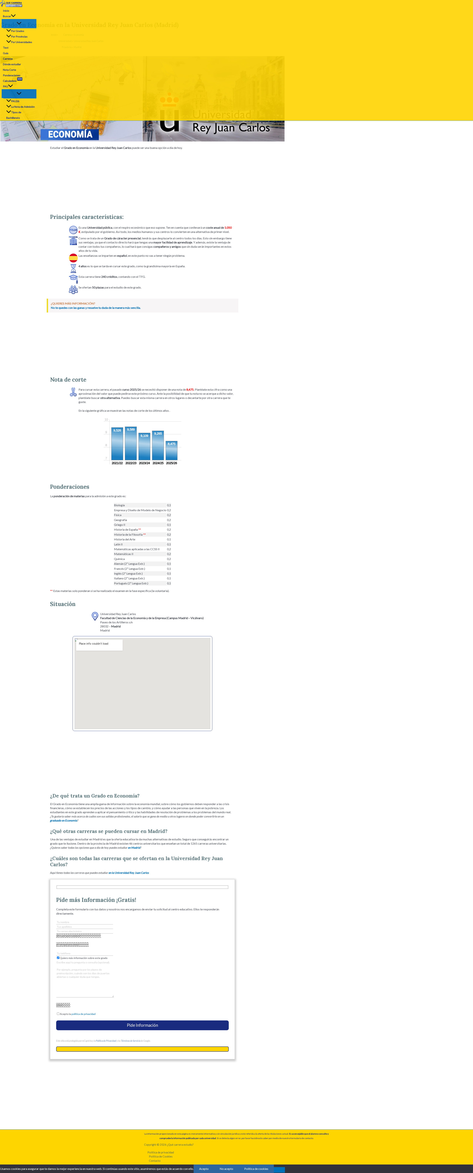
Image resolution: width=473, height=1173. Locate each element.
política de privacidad (84, 1013)
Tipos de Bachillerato (13, 115)
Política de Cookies (161, 1156)
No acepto (226, 1168)
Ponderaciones (11, 75)
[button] (13, 16)
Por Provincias (19, 36)
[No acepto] (279, 1170)
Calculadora (12, 80)
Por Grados (17, 31)
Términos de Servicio (130, 1040)
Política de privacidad (160, 1152)
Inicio (6, 10)
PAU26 (15, 101)
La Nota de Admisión (23, 106)
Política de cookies (256, 1168)
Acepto (204, 1168)
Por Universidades (21, 42)
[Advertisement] (142, 180)
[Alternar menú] (19, 23)
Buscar (7, 16)
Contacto (155, 1160)
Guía (5, 53)
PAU (5, 86)
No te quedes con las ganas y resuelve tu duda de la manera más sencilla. (96, 307)
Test (5, 47)
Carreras (8, 58)
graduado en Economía (63, 820)
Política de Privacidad (106, 1040)
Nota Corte (9, 69)
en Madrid (134, 847)
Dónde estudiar (12, 64)
